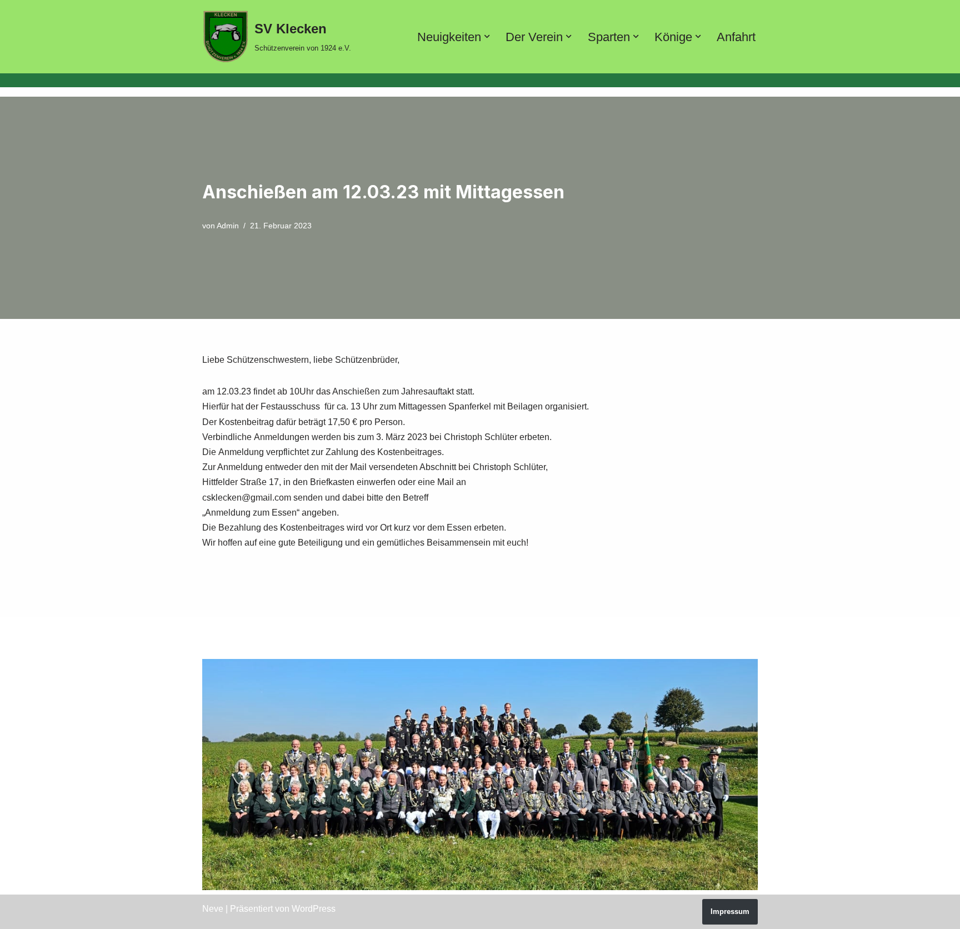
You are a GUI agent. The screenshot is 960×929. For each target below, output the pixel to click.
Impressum (730, 911)
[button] (487, 36)
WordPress (314, 908)
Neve (212, 908)
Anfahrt (736, 37)
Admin (228, 225)
